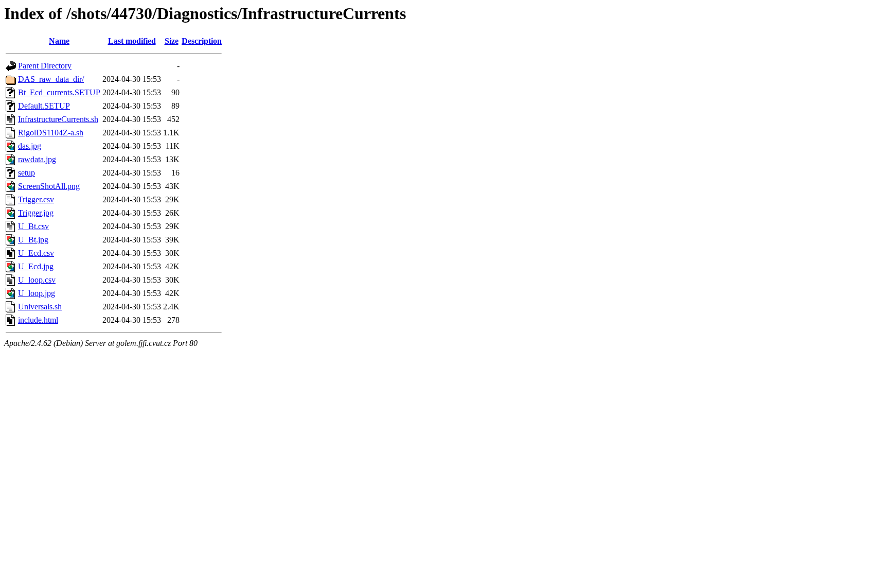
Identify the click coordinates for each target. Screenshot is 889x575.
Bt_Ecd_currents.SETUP (59, 92)
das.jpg (29, 146)
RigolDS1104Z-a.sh (50, 132)
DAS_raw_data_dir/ (51, 79)
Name (59, 41)
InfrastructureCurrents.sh (58, 119)
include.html (38, 320)
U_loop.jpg (36, 293)
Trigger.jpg (36, 212)
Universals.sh (40, 306)
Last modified (132, 41)
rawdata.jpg (37, 159)
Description (202, 41)
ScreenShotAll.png (49, 186)
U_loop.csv (37, 279)
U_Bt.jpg (33, 239)
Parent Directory (45, 65)
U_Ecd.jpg (36, 266)
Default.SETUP (44, 105)
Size (172, 41)
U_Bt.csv (33, 226)
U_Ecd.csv (36, 253)
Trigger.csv (36, 199)
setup (26, 172)
